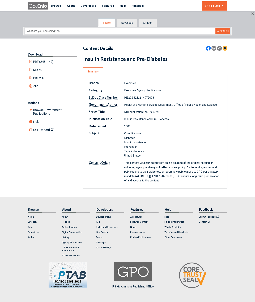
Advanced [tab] (127, 22)
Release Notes (137, 232)
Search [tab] (107, 22)
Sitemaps (101, 242)
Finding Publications (140, 237)
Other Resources (173, 237)
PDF (43, 61)
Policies (66, 221)
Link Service (102, 232)
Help (36, 121)
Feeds (99, 237)
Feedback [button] (138, 5)
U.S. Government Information (70, 248)
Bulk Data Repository (107, 227)
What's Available (172, 227)
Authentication (69, 227)
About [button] (71, 5)
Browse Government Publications (47, 111)
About (65, 216)
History (65, 237)
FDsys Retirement (71, 255)
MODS (37, 70)
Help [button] (123, 5)
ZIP (35, 86)
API (98, 221)
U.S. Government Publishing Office (133, 286)
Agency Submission (72, 242)
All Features (136, 216)
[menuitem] (56, 6)
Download (35, 54)
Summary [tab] (93, 71)
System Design (103, 247)
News (133, 227)
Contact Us (204, 221)
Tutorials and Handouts (176, 232)
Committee (33, 232)
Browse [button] (56, 5)
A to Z (31, 216)
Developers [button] (88, 5)
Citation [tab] (147, 22)
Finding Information (174, 221)
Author (31, 237)
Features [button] (108, 5)
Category (32, 221)
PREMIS (38, 78)
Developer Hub (103, 216)
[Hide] (252, 13)
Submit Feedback (208, 216)
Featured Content (139, 221)
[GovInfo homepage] (38, 6)
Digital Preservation (72, 232)
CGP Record (41, 130)
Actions (33, 103)
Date (30, 227)
